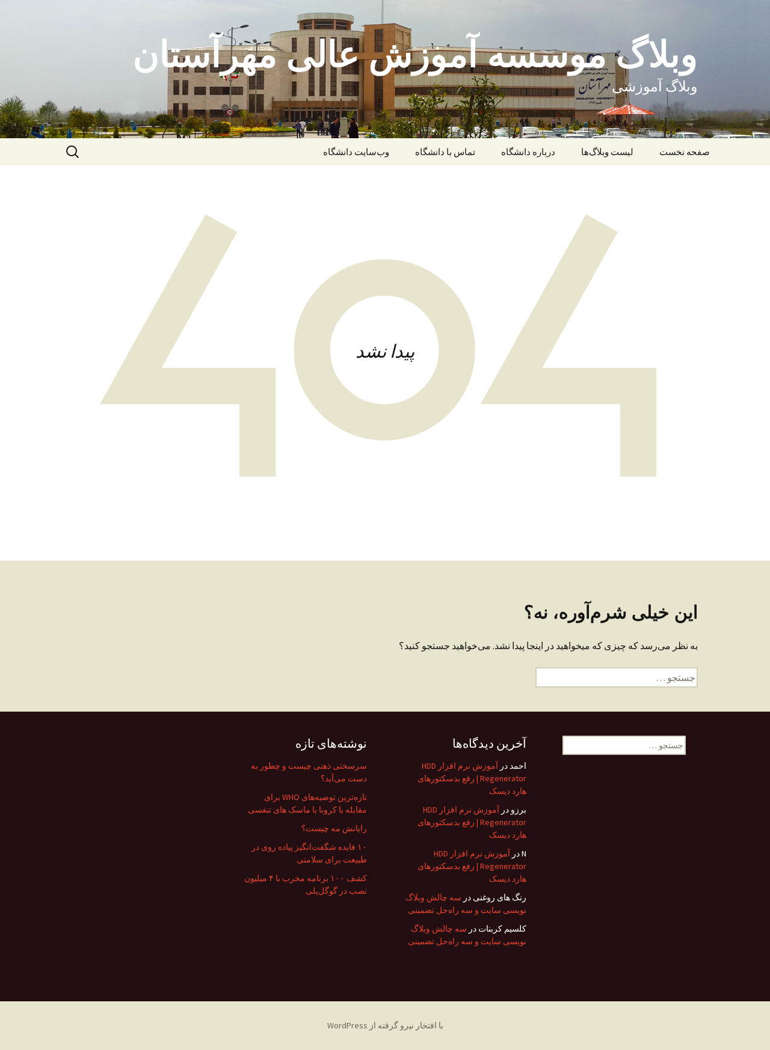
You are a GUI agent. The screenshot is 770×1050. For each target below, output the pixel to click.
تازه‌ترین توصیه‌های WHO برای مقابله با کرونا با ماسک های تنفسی (307, 803)
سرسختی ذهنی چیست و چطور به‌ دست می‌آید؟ (309, 772)
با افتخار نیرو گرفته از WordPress (385, 1025)
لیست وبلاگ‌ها (607, 151)
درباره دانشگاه (528, 151)
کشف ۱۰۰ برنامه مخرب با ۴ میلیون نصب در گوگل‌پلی (305, 884)
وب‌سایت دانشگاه (356, 151)
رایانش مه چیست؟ (334, 828)
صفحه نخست (684, 151)
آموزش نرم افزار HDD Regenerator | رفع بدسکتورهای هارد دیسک (471, 778)
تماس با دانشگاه (445, 151)
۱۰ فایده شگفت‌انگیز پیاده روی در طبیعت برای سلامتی (309, 853)
